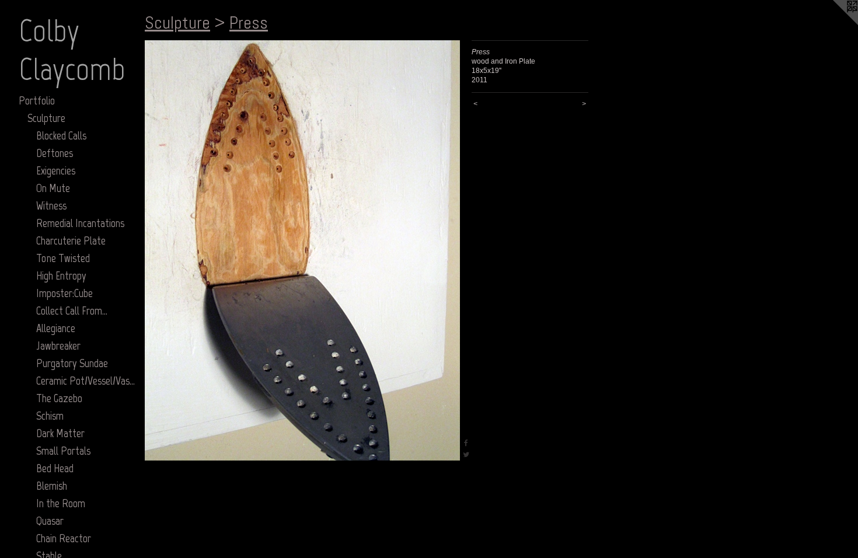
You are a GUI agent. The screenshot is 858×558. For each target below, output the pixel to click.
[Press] (302, 250)
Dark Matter (60, 433)
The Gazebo (59, 398)
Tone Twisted (63, 258)
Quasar (50, 521)
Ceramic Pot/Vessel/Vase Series (85, 381)
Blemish (51, 486)
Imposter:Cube (64, 293)
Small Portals (63, 451)
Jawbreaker (58, 346)
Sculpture (46, 118)
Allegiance (55, 328)
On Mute (53, 188)
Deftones (54, 153)
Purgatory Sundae (72, 363)
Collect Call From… (71, 311)
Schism (50, 416)
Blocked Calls (61, 135)
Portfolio (37, 100)
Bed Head (55, 468)
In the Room (60, 503)
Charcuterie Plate (71, 240)
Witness (51, 205)
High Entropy (61, 275)
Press (248, 23)
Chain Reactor (63, 538)
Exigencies (55, 170)
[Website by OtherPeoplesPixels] (834, 23)
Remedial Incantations (80, 223)
